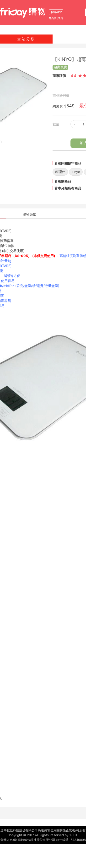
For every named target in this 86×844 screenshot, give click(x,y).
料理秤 (60, 172)
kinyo (76, 172)
